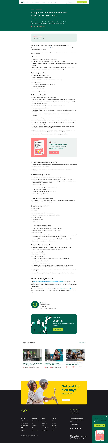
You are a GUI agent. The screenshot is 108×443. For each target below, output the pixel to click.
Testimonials (44, 423)
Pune (53, 420)
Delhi (53, 430)
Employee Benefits (25, 425)
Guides (33, 423)
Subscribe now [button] (58, 329)
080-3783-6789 (74, 411)
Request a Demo (81, 2)
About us (50, 2)
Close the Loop (35, 420)
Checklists (34, 425)
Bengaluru (54, 425)
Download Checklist (100, 425)
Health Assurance (35, 2)
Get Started (65, 399)
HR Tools (23, 427)
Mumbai (54, 423)
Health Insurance (24, 423)
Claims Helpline (71, 2)
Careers (55, 2)
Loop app (23, 430)
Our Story (44, 420)
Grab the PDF (54, 152)
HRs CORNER (39, 9)
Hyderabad (54, 427)
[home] (22, 2)
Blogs (33, 427)
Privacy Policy (45, 430)
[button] (28, 2)
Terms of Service (45, 427)
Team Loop (35, 19)
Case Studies (35, 430)
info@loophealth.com (74, 413)
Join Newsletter (74, 424)
